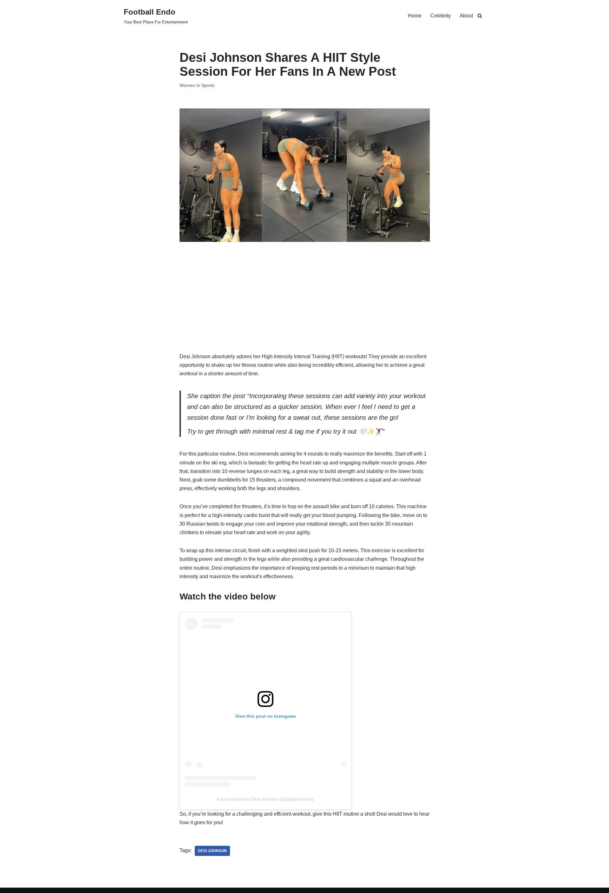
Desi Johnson (212, 851)
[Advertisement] (305, 307)
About (466, 15)
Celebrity (440, 15)
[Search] (479, 15)
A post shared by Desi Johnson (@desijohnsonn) (265, 799)
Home (415, 15)
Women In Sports (197, 85)
